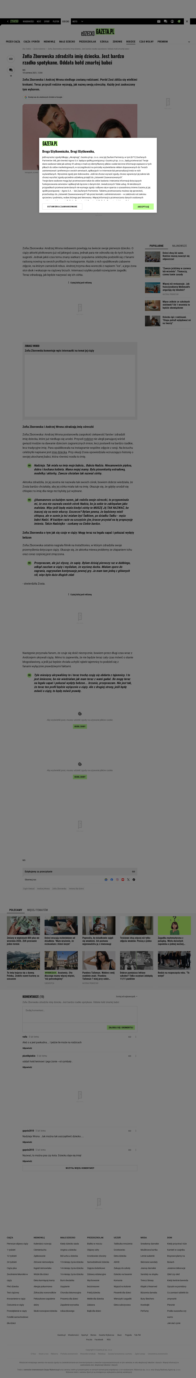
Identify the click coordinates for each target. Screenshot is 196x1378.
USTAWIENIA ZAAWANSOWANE (62, 206)
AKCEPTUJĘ (143, 207)
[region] (98, 175)
